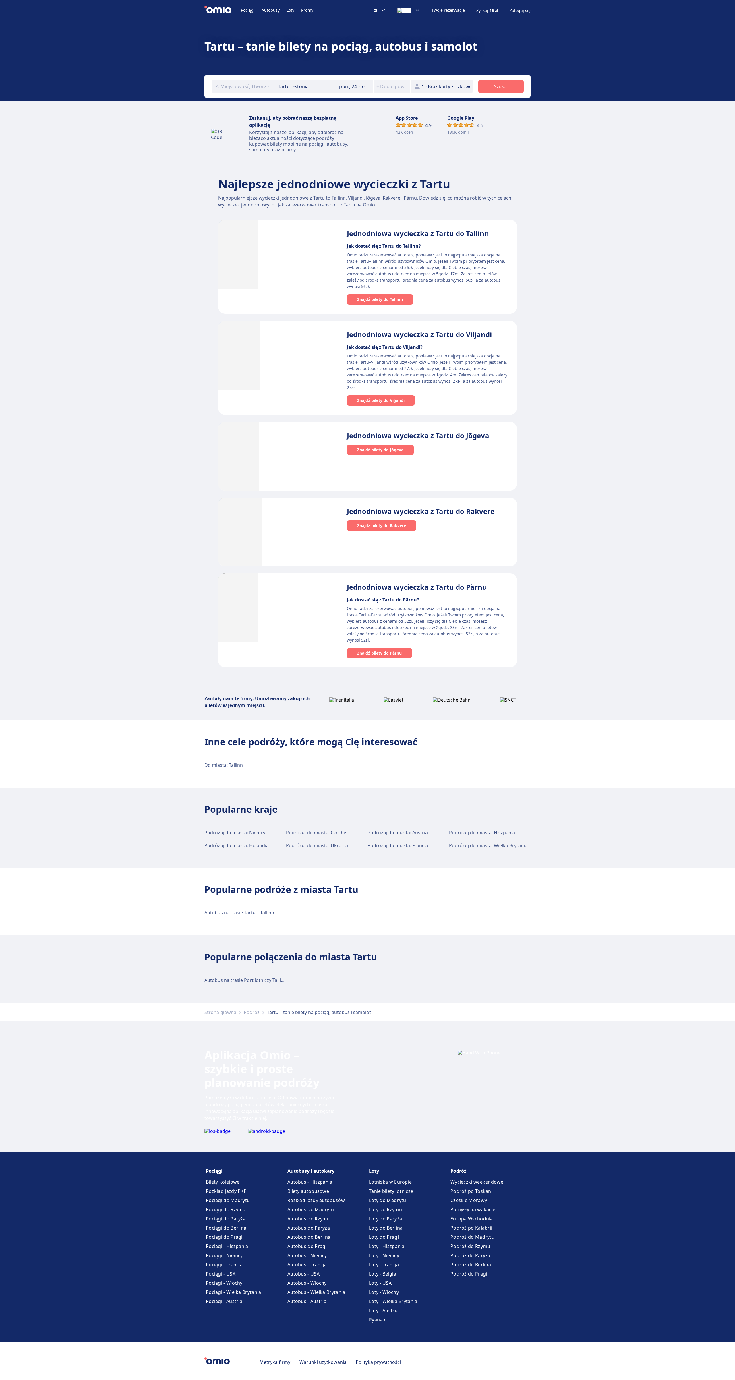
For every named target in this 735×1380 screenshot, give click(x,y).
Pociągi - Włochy (224, 1283)
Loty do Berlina (386, 1228)
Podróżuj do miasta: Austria (398, 832)
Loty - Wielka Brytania (393, 1301)
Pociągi (248, 10)
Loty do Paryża (385, 1219)
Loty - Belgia (382, 1274)
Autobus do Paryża (308, 1228)
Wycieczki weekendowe (476, 1182)
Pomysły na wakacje (472, 1209)
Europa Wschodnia (471, 1219)
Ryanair (377, 1320)
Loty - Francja (384, 1264)
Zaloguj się (520, 10)
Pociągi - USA (220, 1274)
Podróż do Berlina (470, 1264)
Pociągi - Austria (224, 1301)
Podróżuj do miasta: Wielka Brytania (488, 845)
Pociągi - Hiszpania (227, 1246)
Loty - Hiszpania (387, 1246)
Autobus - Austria (306, 1301)
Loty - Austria (384, 1310)
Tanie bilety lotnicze (391, 1191)
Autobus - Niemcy (307, 1255)
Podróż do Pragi (468, 1274)
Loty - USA (380, 1283)
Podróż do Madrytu (472, 1237)
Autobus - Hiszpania (309, 1182)
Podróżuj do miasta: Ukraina (317, 845)
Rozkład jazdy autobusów (316, 1200)
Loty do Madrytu (387, 1200)
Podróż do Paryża (470, 1255)
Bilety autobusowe (308, 1191)
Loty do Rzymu (385, 1209)
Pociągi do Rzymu (226, 1209)
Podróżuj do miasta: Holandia (236, 845)
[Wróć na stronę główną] (222, 10)
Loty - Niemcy (384, 1255)
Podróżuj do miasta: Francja (398, 845)
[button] (354, 86)
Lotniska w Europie (390, 1182)
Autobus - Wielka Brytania (316, 1292)
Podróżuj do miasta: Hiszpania (482, 832)
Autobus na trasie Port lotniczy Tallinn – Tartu (253, 980)
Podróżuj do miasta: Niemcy (234, 832)
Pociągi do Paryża (226, 1219)
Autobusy (271, 10)
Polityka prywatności (378, 1362)
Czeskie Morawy (468, 1200)
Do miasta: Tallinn (223, 765)
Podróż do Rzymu (470, 1246)
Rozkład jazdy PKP (226, 1191)
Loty (290, 10)
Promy (307, 10)
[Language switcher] (408, 10)
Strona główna (220, 1012)
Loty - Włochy (384, 1292)
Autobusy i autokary (310, 1171)
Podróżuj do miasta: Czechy (316, 832)
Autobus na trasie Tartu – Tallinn (239, 912)
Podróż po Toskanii (472, 1191)
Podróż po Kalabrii (471, 1228)
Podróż (252, 1012)
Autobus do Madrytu (310, 1209)
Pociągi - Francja (224, 1264)
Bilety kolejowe (223, 1182)
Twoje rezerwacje (448, 10)
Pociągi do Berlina (226, 1228)
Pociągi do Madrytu (228, 1200)
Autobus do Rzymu (308, 1219)
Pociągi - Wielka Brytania (233, 1292)
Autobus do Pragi (307, 1246)
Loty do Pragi (384, 1237)
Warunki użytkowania (323, 1362)
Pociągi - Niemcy (224, 1255)
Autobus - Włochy (307, 1283)
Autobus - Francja (307, 1264)
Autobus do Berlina (308, 1237)
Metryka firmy (275, 1362)
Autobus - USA (303, 1274)
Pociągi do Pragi (224, 1237)
